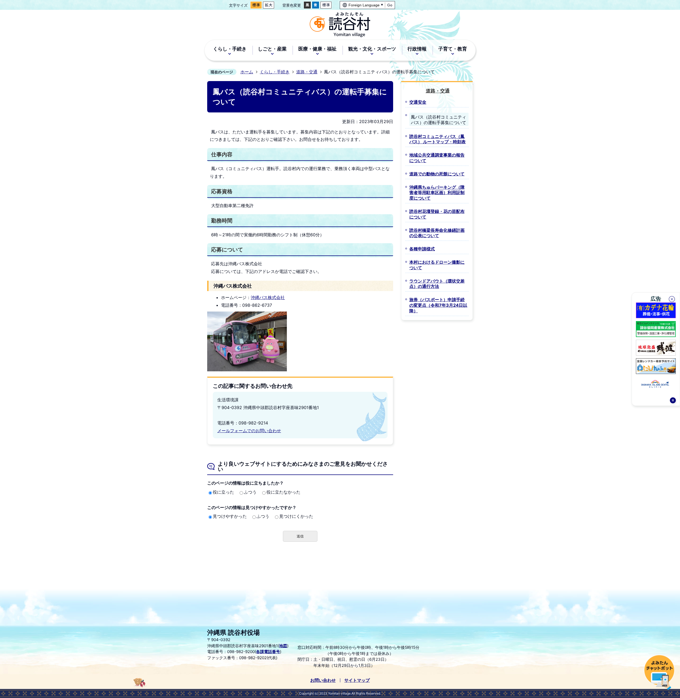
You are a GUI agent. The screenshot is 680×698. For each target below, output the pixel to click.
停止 (673, 401)
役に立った (223, 492)
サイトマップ (357, 680)
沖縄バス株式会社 (268, 297)
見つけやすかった (230, 516)
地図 (283, 645)
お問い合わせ (323, 680)
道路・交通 (306, 71)
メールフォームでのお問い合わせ (249, 430)
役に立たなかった (283, 492)
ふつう (250, 492)
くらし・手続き (275, 71)
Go (389, 5)
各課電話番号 (268, 651)
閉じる (672, 299)
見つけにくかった (296, 516)
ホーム (246, 71)
